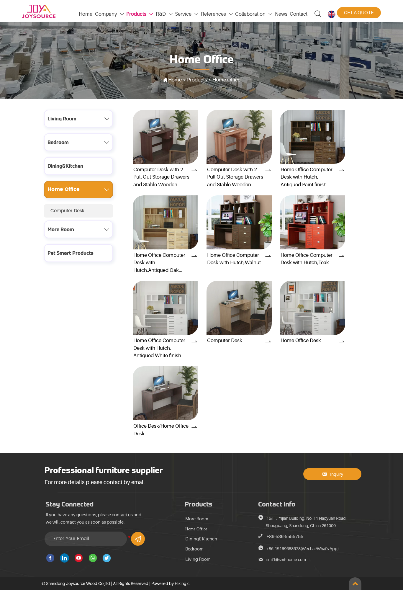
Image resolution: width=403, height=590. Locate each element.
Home (175, 80)
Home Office (226, 80)
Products (197, 80)
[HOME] (38, 11)
